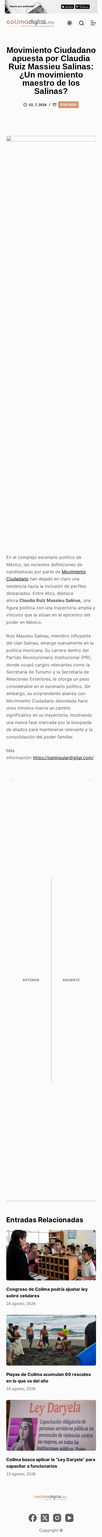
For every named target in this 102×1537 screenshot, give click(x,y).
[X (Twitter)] (45, 1518)
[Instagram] (57, 1518)
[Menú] (93, 23)
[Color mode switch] (69, 23)
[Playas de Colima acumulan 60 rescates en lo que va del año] (51, 1340)
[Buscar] (81, 23)
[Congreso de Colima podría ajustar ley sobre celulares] (51, 1255)
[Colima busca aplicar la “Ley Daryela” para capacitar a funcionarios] (51, 1425)
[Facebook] (33, 1518)
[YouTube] (69, 1518)
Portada (68, 105)
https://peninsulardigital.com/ (63, 757)
